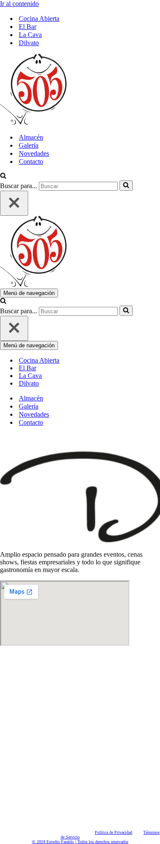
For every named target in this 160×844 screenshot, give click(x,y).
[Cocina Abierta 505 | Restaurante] (33, 122)
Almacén (31, 137)
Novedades (34, 153)
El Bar (27, 26)
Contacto (31, 161)
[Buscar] (3, 176)
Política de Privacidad (113, 832)
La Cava (30, 34)
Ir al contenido (19, 3)
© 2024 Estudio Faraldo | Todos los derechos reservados (80, 841)
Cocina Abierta (39, 18)
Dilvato (29, 42)
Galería (28, 145)
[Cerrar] (14, 203)
